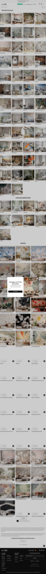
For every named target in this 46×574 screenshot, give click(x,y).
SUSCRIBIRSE (15, 291)
